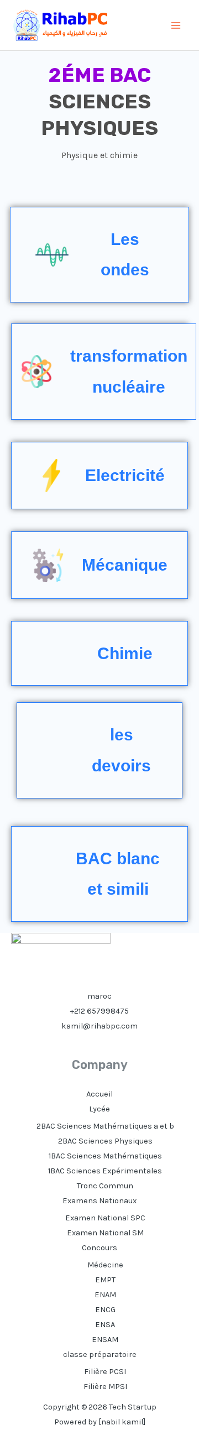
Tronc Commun (105, 1186)
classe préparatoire (100, 1354)
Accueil (99, 1094)
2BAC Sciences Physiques (105, 1141)
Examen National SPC (105, 1218)
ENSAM (105, 1339)
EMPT (105, 1280)
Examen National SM (105, 1233)
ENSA (105, 1324)
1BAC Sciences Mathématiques (105, 1156)
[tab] (99, 254)
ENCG (105, 1309)
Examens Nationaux (99, 1200)
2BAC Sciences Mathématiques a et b (105, 1126)
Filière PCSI (105, 1371)
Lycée (99, 1109)
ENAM (105, 1294)
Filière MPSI (105, 1386)
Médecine (105, 1265)
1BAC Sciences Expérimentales (105, 1171)
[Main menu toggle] (176, 25)
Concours (99, 1247)
